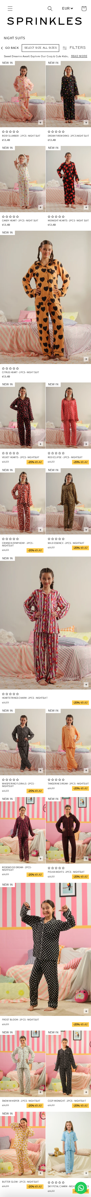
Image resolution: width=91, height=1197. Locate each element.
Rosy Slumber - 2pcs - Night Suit (21, 135)
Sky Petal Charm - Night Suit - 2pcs (68, 1186)
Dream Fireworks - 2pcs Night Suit (68, 135)
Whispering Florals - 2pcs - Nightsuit (18, 785)
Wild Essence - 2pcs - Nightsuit (66, 543)
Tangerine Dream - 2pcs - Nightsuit (68, 783)
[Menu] (10, 8)
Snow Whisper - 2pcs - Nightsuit (21, 1100)
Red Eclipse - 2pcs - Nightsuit (65, 457)
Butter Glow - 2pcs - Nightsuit (20, 1181)
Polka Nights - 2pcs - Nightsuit (66, 871)
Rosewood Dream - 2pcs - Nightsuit (17, 868)
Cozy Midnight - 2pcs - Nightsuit (67, 1100)
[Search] (50, 8)
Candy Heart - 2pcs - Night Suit (20, 220)
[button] (83, 8)
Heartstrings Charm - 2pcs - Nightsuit (25, 697)
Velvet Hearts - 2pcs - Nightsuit (20, 457)
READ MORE (79, 56)
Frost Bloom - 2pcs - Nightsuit (20, 1019)
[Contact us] (81, 1188)
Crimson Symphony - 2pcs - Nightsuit (18, 544)
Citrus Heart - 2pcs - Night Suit (20, 372)
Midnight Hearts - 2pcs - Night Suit (68, 220)
